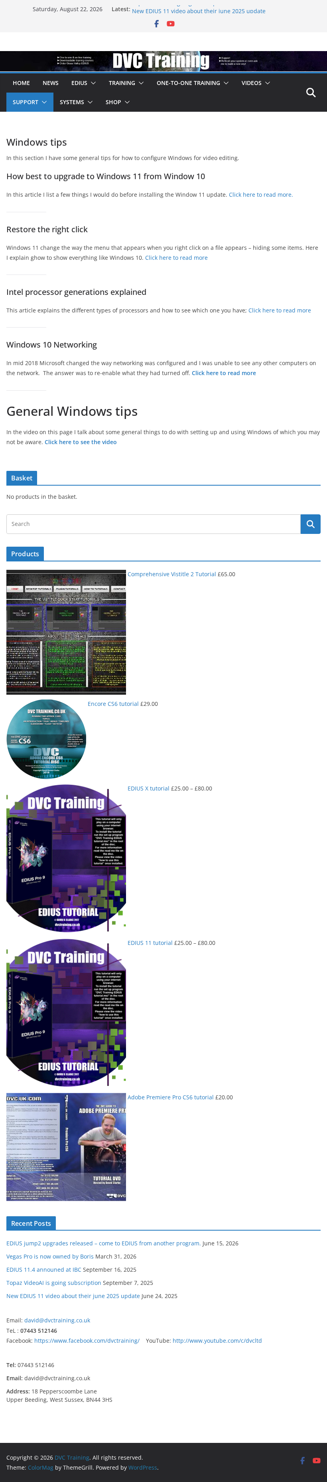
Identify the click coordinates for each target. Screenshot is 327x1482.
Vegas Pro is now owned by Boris (50, 1256)
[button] (91, 83)
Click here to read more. (261, 194)
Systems (72, 102)
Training (122, 83)
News (51, 83)
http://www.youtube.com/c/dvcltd (217, 1340)
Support (25, 102)
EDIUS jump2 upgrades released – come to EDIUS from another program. (103, 1243)
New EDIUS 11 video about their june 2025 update (73, 1296)
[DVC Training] (163, 56)
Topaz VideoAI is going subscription (179, 9)
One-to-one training (188, 83)
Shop (113, 102)
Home (21, 83)
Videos (252, 83)
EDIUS (79, 83)
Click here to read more (176, 257)
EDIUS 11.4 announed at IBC (43, 1269)
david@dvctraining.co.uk (57, 1320)
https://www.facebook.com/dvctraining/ (90, 1340)
